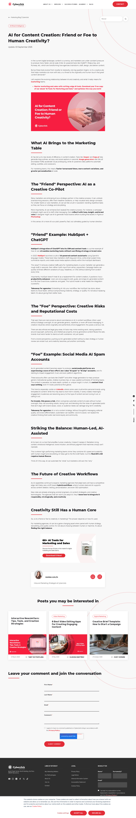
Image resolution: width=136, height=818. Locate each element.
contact (120, 4)
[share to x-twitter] (134, 405)
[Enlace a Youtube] (9, 779)
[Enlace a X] (24, 779)
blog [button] (91, 4)
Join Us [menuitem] (47, 782)
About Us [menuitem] (47, 778)
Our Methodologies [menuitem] (50, 775)
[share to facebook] (134, 400)
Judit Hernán (119, 657)
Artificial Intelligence (17, 26)
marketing (35, 82)
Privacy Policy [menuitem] (75, 771)
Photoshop (35, 217)
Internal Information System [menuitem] (79, 778)
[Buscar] (125, 18)
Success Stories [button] (71, 4)
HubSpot (41, 256)
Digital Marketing (100, 616)
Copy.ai (96, 157)
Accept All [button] (78, 813)
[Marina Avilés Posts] (99, 577)
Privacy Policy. (54, 730)
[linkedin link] (92, 577)
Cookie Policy (36, 806)
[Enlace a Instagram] (13, 779)
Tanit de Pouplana (35, 657)
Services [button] (57, 4)
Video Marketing (59, 616)
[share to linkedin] (134, 396)
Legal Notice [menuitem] (75, 775)
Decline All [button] (96, 813)
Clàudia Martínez (77, 657)
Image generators (86, 159)
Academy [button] (82, 4)
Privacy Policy (111, 795)
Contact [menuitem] (47, 785)
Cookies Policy (75, 786)
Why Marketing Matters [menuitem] (51, 771)
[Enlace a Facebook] (20, 779)
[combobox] (111, 18)
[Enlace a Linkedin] (16, 779)
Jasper (86, 157)
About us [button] (47, 4)
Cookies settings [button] (63, 813)
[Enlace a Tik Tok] (27, 779)
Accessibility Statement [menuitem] (78, 782)
